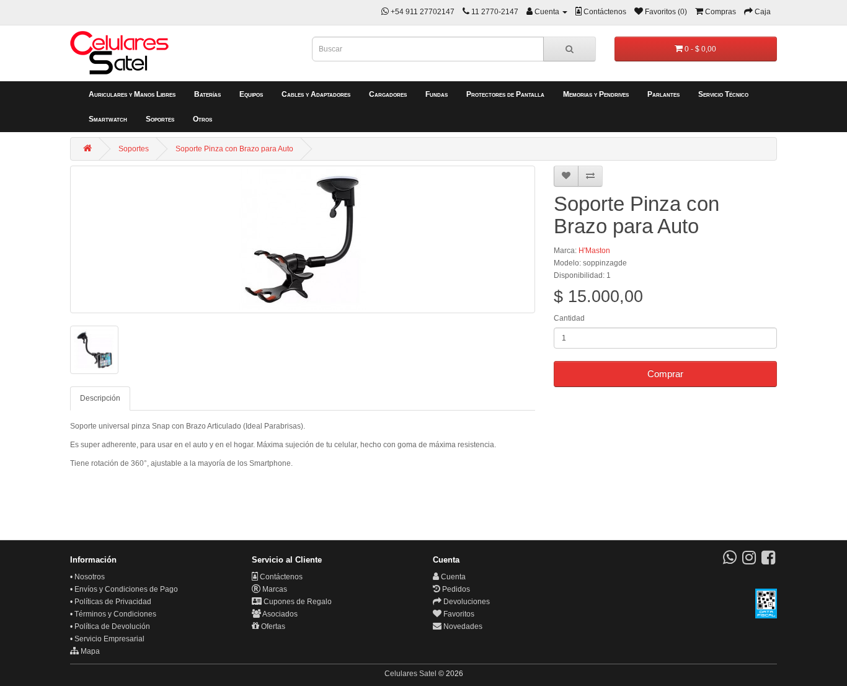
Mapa (89, 651)
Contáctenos (280, 576)
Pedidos (455, 589)
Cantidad (569, 318)
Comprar (665, 373)
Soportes (160, 119)
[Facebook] (768, 560)
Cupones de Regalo (297, 601)
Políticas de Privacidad (112, 601)
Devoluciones (465, 601)
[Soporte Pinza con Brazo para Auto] (302, 239)
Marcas (273, 589)
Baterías (207, 94)
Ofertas (272, 626)
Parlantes (663, 94)
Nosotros (89, 576)
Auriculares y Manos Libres (132, 94)
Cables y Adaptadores (316, 94)
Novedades (461, 626)
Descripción (100, 398)
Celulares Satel (410, 673)
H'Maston (594, 250)
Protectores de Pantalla (505, 94)
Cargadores (388, 94)
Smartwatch (108, 119)
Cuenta (452, 576)
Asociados (279, 614)
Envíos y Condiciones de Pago (126, 589)
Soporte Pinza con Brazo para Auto (234, 149)
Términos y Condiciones (115, 614)
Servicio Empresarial (109, 639)
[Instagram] (749, 560)
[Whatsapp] (729, 560)
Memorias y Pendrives (596, 94)
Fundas (436, 94)
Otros (202, 119)
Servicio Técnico (723, 94)
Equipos (251, 94)
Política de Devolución (112, 626)
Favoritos (457, 614)
